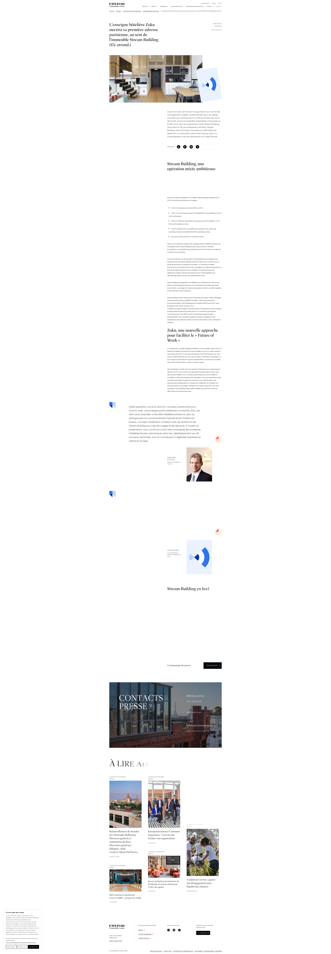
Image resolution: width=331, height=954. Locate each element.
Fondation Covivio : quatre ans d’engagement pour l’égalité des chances (201, 883)
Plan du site (167, 951)
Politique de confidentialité (183, 951)
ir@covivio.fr (195, 734)
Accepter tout (33, 947)
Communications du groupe (132, 11)
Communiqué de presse (179, 665)
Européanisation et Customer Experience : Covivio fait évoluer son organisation (164, 835)
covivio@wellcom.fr (197, 718)
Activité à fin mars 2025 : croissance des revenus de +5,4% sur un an (201, 820)
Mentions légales (156, 951)
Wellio (140, 930)
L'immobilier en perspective (194, 6)
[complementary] (22, 930)
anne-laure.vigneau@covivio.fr (201, 707)
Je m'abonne (204, 933)
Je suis (218, 6)
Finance (153, 6)
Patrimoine (163, 6)
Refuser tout (22, 947)
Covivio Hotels (143, 938)
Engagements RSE (176, 6)
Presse (214, 3)
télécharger (212, 665)
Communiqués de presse (151, 11)
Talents (209, 6)
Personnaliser (11, 947)
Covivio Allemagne (144, 934)
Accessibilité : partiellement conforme (208, 951)
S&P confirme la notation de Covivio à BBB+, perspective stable (125, 896)
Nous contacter (115, 941)
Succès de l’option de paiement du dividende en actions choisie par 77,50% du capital (163, 884)
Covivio (111, 11)
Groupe (144, 6)
